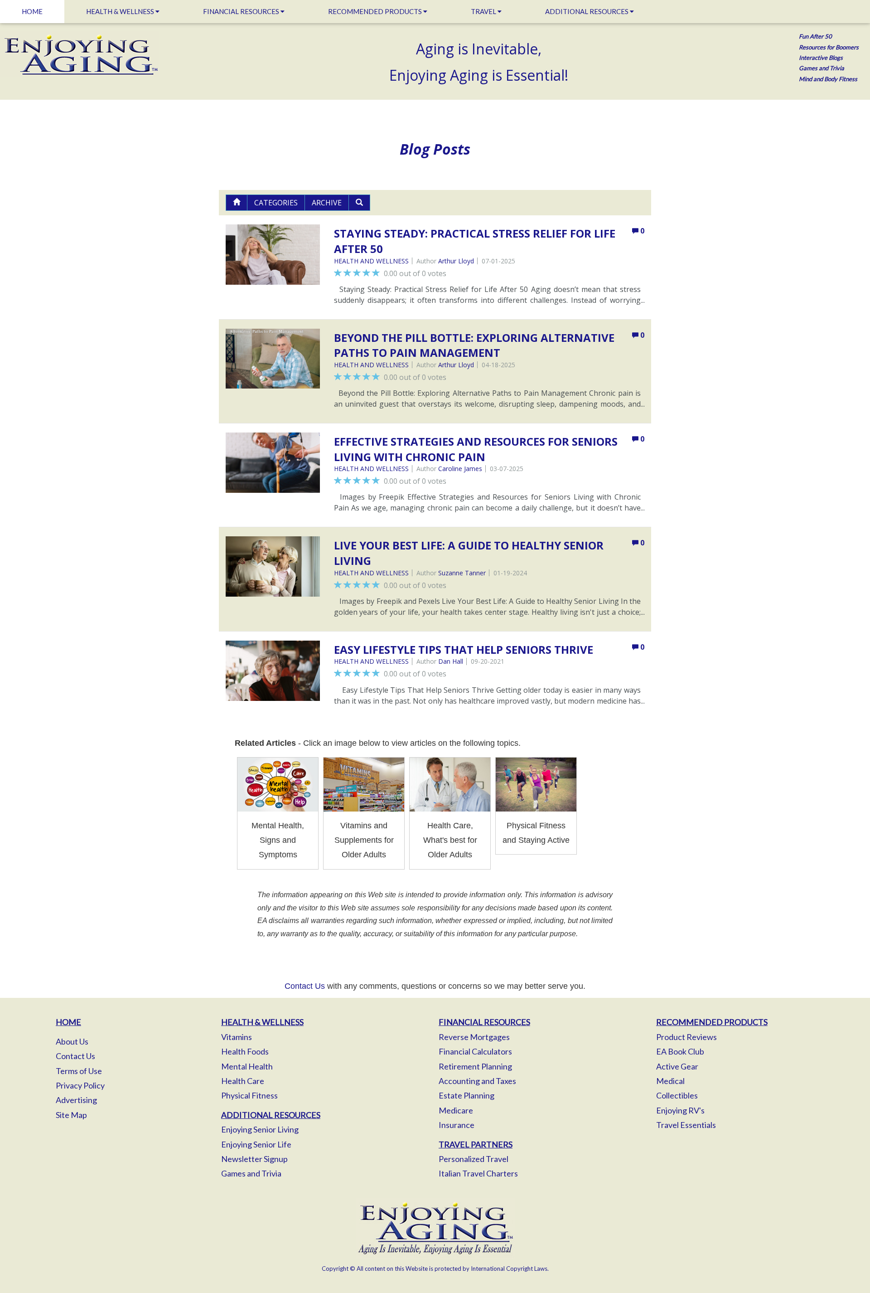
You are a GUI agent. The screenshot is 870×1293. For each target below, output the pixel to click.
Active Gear (677, 1066)
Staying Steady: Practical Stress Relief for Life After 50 (474, 241)
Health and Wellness (371, 261)
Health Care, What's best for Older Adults (450, 840)
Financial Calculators (475, 1051)
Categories (276, 203)
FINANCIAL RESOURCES (241, 11)
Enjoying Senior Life (256, 1144)
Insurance (456, 1125)
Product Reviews (686, 1037)
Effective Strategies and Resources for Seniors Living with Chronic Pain (476, 449)
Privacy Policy (80, 1085)
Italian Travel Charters (478, 1173)
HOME (32, 11)
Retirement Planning (475, 1066)
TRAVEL (484, 11)
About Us (72, 1041)
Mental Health (247, 1066)
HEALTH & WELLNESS (120, 11)
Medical (670, 1081)
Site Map (71, 1115)
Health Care (242, 1081)
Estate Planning (466, 1095)
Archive (327, 203)
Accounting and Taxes (477, 1081)
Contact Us (305, 986)
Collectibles (677, 1095)
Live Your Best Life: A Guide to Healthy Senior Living (469, 553)
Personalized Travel (473, 1159)
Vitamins (236, 1037)
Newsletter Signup (254, 1159)
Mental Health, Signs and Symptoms (277, 840)
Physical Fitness (249, 1095)
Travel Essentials (686, 1125)
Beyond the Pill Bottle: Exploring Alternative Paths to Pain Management (474, 345)
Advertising (76, 1100)
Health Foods (245, 1051)
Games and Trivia (251, 1173)
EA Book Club (680, 1051)
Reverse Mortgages (474, 1037)
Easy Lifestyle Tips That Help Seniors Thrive (463, 649)
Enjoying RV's (680, 1110)
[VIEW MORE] (273, 254)
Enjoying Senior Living (260, 1129)
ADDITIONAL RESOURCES (587, 11)
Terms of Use (79, 1071)
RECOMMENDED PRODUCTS (375, 11)
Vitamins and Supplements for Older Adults (364, 840)
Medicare (456, 1110)
